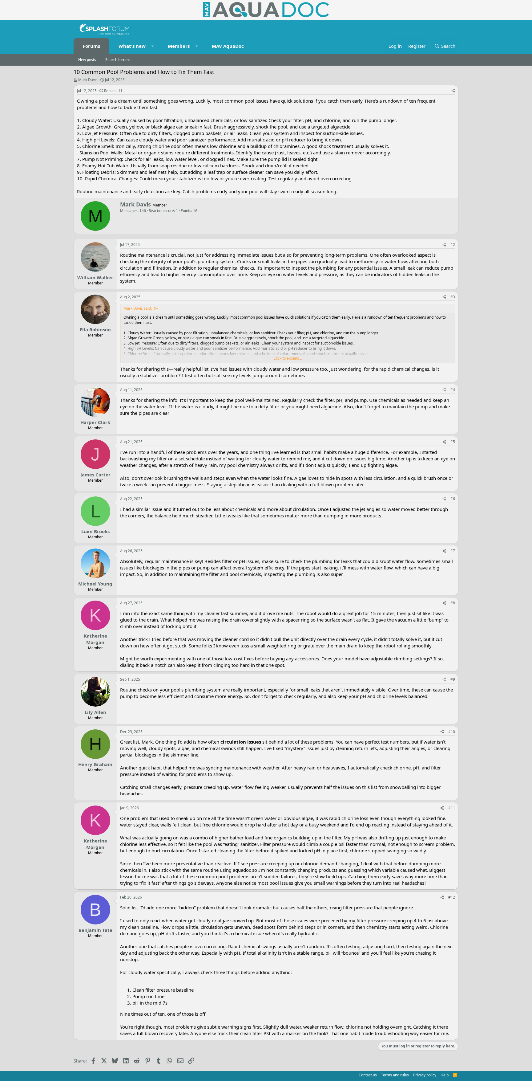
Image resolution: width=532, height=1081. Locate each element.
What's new (132, 46)
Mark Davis (88, 79)
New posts (87, 59)
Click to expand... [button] (287, 358)
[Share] (453, 91)
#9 (452, 679)
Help (445, 1075)
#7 (452, 550)
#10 (451, 731)
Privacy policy (424, 1075)
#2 (452, 244)
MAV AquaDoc (228, 46)
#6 (452, 498)
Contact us (368, 1075)
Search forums (118, 59)
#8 (452, 603)
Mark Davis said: (137, 308)
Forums (91, 46)
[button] (153, 46)
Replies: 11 (113, 90)
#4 (452, 389)
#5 (452, 441)
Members (179, 46)
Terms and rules (395, 1075)
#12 (451, 897)
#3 (452, 297)
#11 (451, 807)
